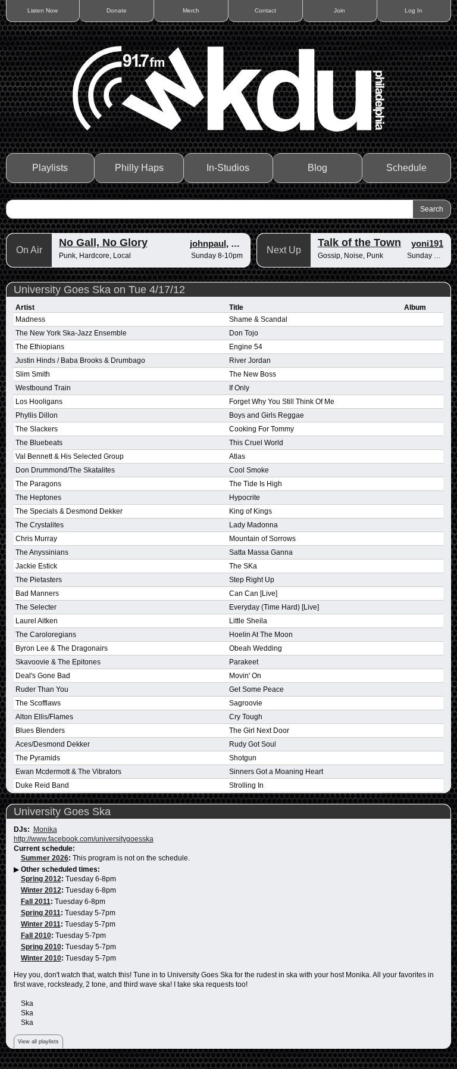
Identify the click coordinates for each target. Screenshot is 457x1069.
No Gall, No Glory (103, 242)
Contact (265, 10)
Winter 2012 (41, 890)
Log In (413, 10)
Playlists (50, 168)
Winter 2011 (41, 924)
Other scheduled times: (60, 869)
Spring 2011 (41, 913)
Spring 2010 (41, 947)
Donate (117, 10)
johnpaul (208, 243)
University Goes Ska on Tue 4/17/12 (99, 290)
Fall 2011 (36, 901)
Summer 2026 (44, 858)
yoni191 (427, 243)
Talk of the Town (359, 242)
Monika (45, 829)
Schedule (406, 168)
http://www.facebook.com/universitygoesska (84, 839)
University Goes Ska (62, 812)
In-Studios (227, 168)
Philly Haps (139, 168)
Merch (191, 10)
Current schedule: (44, 848)
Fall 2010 (36, 935)
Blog (317, 168)
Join (339, 10)
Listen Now (42, 10)
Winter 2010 (41, 958)
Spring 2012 (41, 879)
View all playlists (38, 1042)
